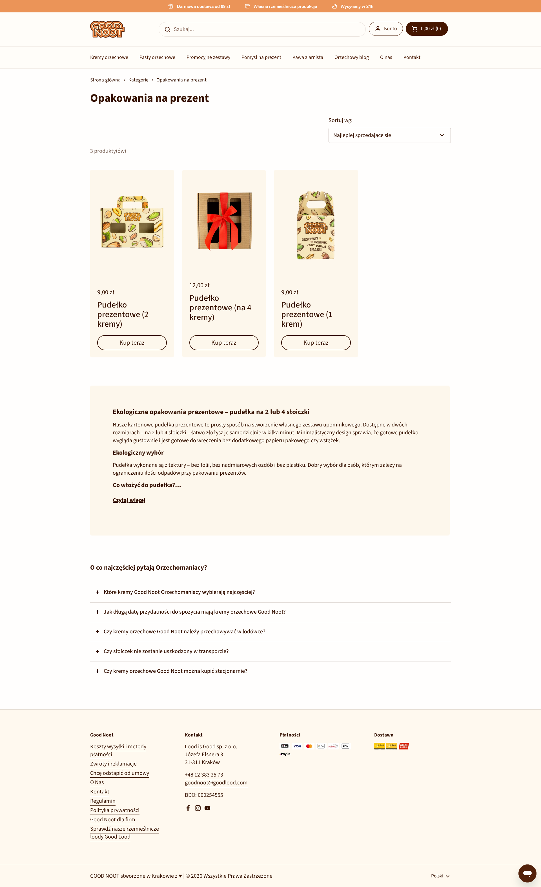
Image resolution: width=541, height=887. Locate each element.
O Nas (97, 782)
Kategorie (138, 79)
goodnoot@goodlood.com (216, 783)
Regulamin (103, 801)
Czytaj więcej (129, 500)
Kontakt (99, 792)
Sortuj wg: (340, 120)
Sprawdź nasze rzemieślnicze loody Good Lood (124, 833)
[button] (427, 29)
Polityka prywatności (114, 810)
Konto (390, 28)
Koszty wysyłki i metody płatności (118, 750)
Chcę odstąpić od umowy (119, 773)
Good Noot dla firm (112, 820)
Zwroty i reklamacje (113, 764)
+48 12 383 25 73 (204, 775)
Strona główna (105, 79)
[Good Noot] (107, 29)
